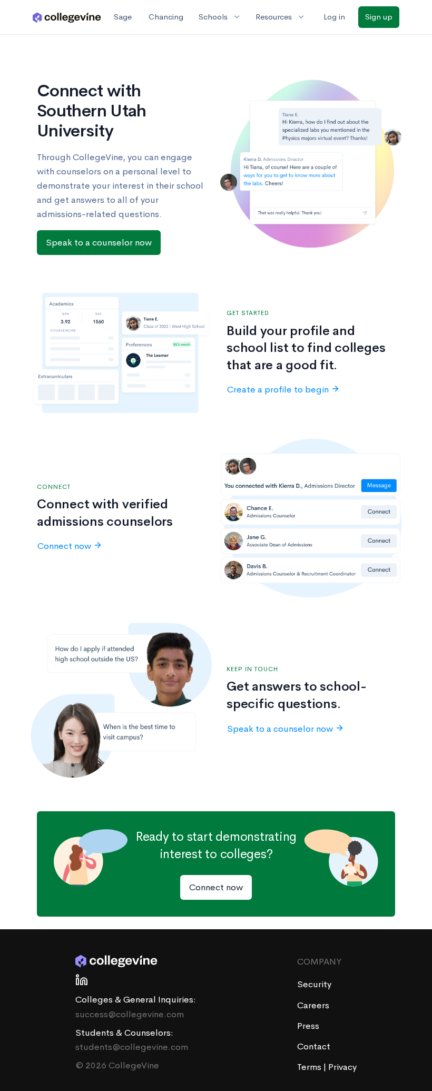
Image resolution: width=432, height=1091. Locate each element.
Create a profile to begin (278, 389)
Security (314, 984)
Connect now (64, 546)
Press (308, 1025)
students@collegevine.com (131, 1047)
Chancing (166, 17)
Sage (123, 17)
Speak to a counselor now (99, 242)
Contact (313, 1046)
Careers (313, 1005)
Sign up (378, 17)
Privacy (342, 1067)
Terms (310, 1067)
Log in (334, 17)
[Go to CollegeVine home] (67, 17)
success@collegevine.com (129, 1014)
